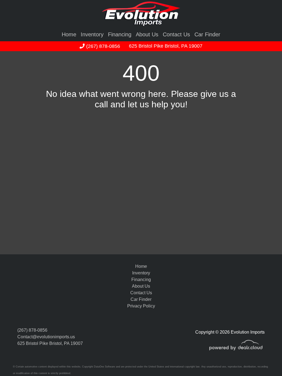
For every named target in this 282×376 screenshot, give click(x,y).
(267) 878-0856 (102, 46)
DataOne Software (104, 366)
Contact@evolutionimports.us (46, 336)
